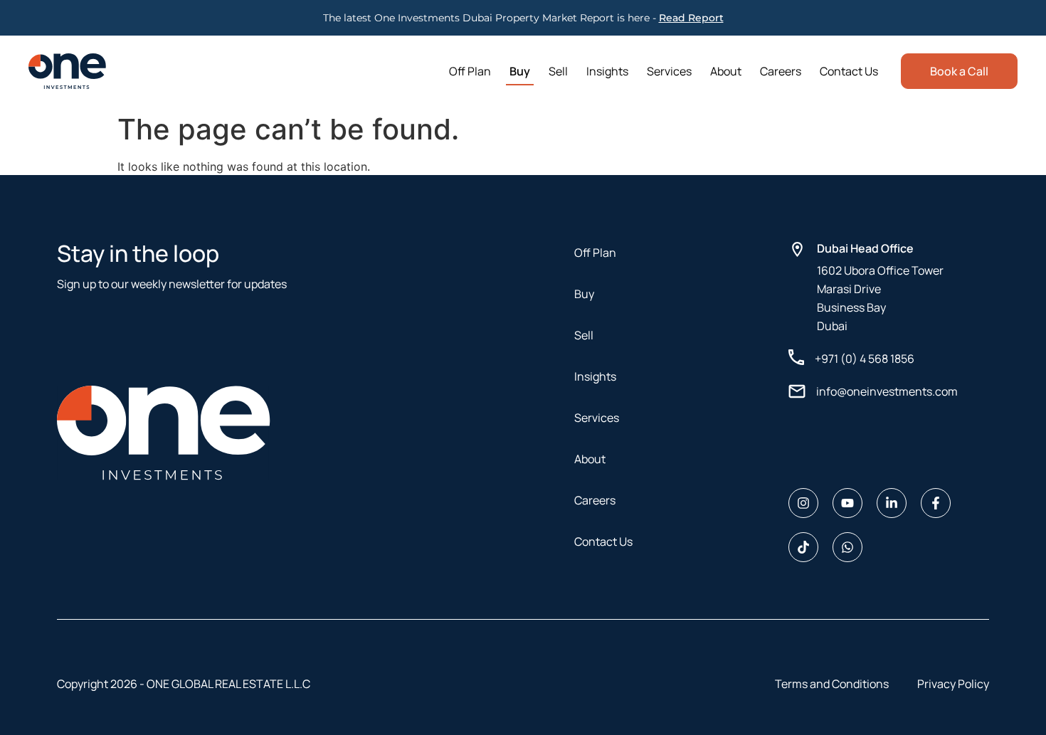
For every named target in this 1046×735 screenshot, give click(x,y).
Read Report (691, 17)
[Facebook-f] (936, 503)
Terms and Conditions (832, 684)
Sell (558, 71)
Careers (780, 71)
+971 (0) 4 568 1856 (864, 358)
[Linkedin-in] (892, 503)
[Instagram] (803, 503)
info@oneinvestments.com (887, 391)
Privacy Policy (953, 684)
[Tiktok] (803, 547)
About (725, 71)
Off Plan (470, 71)
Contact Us (849, 71)
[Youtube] (847, 503)
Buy (519, 71)
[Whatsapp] (847, 547)
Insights (607, 71)
